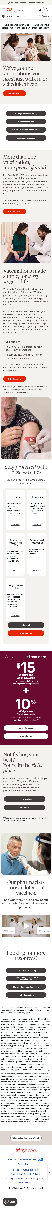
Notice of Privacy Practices (24, 1169)
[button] (44, 15)
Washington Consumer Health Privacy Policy (24, 1178)
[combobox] (26, 10)
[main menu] (4, 9)
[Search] (41, 9)
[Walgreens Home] (9, 9)
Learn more (15, 525)
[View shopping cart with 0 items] (48, 9)
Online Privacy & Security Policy (24, 1174)
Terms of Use (24, 1182)
